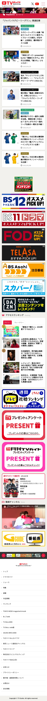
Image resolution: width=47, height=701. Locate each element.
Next (43, 555)
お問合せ (6, 683)
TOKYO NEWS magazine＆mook (14, 611)
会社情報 (6, 688)
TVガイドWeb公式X (10, 660)
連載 (4, 593)
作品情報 (6, 598)
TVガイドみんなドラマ (11, 638)
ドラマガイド (8, 577)
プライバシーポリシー (11, 672)
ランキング (7, 604)
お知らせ (6, 667)
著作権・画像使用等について (13, 678)
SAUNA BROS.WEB (9, 633)
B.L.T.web (6, 616)
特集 (4, 587)
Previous (3, 555)
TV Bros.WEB (7, 622)
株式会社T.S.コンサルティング (14, 654)
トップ (5, 571)
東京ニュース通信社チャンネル (14, 643)
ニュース (6, 582)
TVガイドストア (9, 649)
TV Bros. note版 (8, 627)
